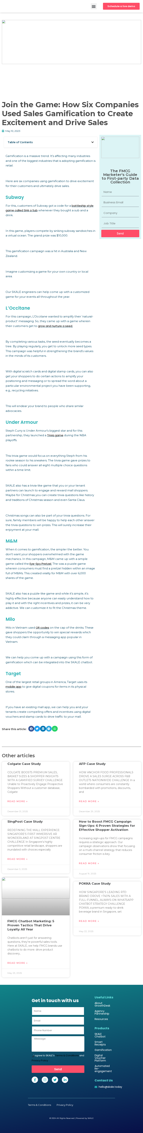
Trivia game (55, 435)
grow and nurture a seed (55, 326)
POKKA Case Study (95, 883)
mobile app (13, 687)
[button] (94, 6)
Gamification (103, 1050)
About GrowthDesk (102, 1004)
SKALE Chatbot (100, 1035)
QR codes (42, 628)
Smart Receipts (100, 1043)
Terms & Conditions (67, 1055)
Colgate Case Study (24, 764)
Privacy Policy (40, 1060)
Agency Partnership (102, 1012)
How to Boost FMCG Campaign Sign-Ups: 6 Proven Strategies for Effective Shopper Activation (107, 826)
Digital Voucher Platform (100, 1057)
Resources (101, 1019)
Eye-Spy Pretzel (40, 564)
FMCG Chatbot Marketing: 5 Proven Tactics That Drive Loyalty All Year (30, 925)
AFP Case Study (92, 764)
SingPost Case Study (25, 821)
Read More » (17, 801)
